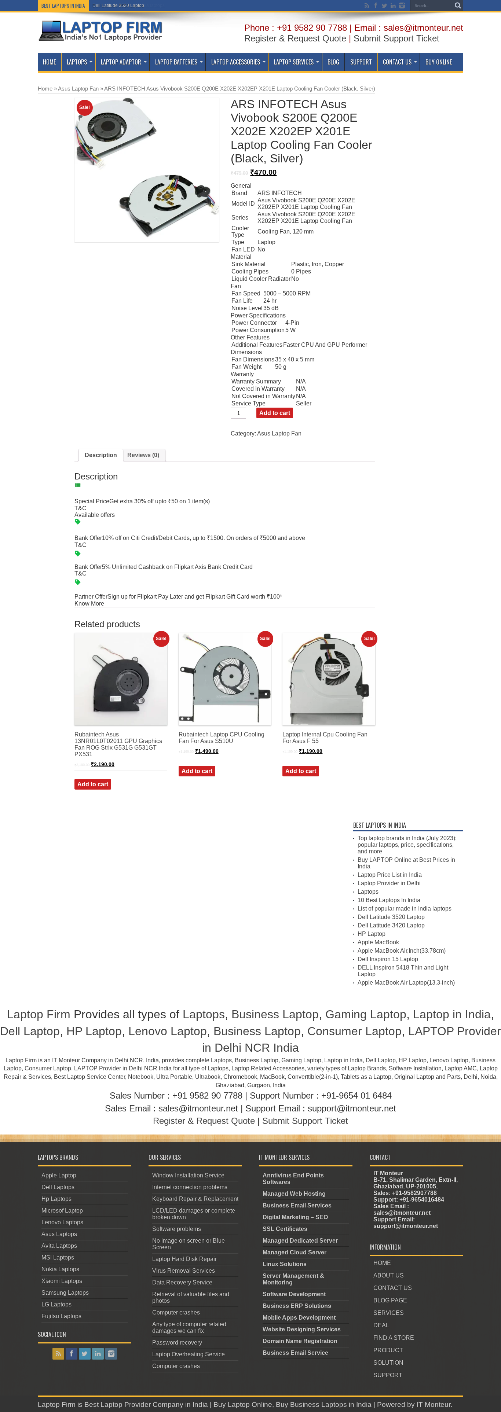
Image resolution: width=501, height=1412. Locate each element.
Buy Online (438, 62)
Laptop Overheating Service (188, 1354)
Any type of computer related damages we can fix (189, 1327)
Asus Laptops (59, 1234)
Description (101, 455)
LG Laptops (56, 1304)
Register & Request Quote (295, 38)
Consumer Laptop (354, 1031)
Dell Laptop (30, 1031)
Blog (333, 62)
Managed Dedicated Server (300, 1241)
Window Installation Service (188, 1175)
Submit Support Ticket (396, 38)
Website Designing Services (302, 1329)
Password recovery (177, 1342)
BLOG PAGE (390, 1300)
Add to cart (274, 413)
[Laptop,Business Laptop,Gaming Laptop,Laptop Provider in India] (101, 40)
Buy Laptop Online (242, 1404)
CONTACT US (392, 1288)
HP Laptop (371, 934)
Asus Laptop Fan (78, 89)
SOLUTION (388, 1363)
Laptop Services (294, 62)
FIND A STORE (393, 1338)
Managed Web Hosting (294, 1194)
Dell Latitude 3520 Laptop (118, 5)
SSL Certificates (285, 1229)
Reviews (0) (143, 455)
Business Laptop (275, 1014)
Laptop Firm (38, 1014)
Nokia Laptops (60, 1269)
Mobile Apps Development (299, 1317)
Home (49, 62)
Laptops (77, 62)
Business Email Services (297, 1205)
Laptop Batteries (176, 62)
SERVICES (388, 1313)
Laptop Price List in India (390, 875)
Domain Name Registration (300, 1341)
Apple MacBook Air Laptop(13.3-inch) (406, 982)
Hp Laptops (56, 1199)
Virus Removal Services (183, 1271)
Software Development (294, 1294)
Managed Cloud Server (294, 1252)
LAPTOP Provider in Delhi (108, 1068)
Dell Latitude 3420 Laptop (391, 925)
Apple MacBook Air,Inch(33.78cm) (402, 951)
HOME (382, 1263)
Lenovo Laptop (167, 1031)
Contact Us (397, 62)
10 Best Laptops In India (389, 900)
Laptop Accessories (235, 62)
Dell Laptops (57, 1187)
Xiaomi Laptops (61, 1281)
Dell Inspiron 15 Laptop (388, 959)
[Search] (457, 5)
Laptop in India (452, 1014)
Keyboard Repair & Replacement (195, 1199)
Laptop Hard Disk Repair (184, 1259)
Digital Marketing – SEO (295, 1217)
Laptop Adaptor (121, 62)
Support (361, 62)
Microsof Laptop (62, 1210)
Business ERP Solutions (297, 1306)
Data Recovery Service (182, 1282)
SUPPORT (387, 1375)
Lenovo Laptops (62, 1222)
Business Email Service (295, 1353)
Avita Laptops (59, 1246)
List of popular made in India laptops (404, 908)
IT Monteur (433, 1404)
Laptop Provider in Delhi (389, 883)
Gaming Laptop (365, 1014)
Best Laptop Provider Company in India (146, 1404)
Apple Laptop (58, 1175)
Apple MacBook (378, 942)
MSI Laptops (57, 1257)
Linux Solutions (285, 1264)
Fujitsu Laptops (61, 1316)
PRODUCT (388, 1350)
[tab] (100, 455)
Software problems (176, 1229)
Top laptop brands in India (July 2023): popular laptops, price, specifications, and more (407, 844)
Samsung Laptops (65, 1293)
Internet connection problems (189, 1187)
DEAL (381, 1325)
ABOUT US (388, 1275)
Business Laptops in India (331, 1404)
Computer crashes (176, 1312)
